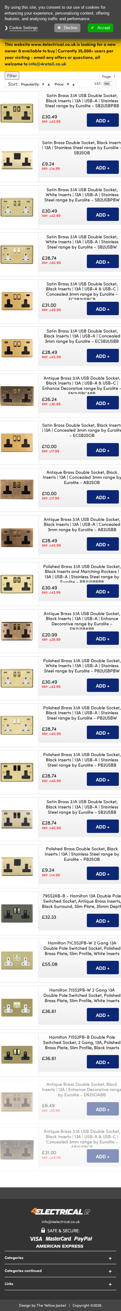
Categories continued (23, 1270)
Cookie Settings (23, 27)
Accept (103, 27)
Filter (12, 75)
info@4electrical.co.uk (61, 1221)
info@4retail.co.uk (47, 63)
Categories (14, 1257)
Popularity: (30, 83)
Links (9, 1283)
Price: (59, 83)
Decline (70, 27)
